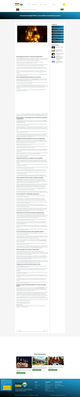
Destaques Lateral (55, 36)
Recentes (53, 26)
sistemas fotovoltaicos (42, 170)
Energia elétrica (54, 34)
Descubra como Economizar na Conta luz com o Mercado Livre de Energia (59, 54)
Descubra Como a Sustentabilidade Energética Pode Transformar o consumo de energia (23, 368)
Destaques (54, 39)
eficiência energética (32, 120)
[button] (15, 365)
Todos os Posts (34, 4)
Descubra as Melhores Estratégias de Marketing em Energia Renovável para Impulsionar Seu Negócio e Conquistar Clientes (59, 58)
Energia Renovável (55, 31)
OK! (6, 386)
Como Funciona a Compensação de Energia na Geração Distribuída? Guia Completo (59, 61)
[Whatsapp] (55, 387)
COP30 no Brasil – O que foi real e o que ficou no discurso (59, 47)
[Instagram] (57, 387)
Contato (45, 4)
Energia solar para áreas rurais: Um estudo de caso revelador (39, 368)
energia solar (19, 159)
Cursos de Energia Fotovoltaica (57, 41)
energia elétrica (25, 58)
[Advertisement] (32, 49)
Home (29, 4)
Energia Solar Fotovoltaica (56, 29)
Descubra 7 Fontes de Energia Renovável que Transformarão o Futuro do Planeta (59, 50)
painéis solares (26, 160)
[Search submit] (64, 4)
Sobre (41, 4)
